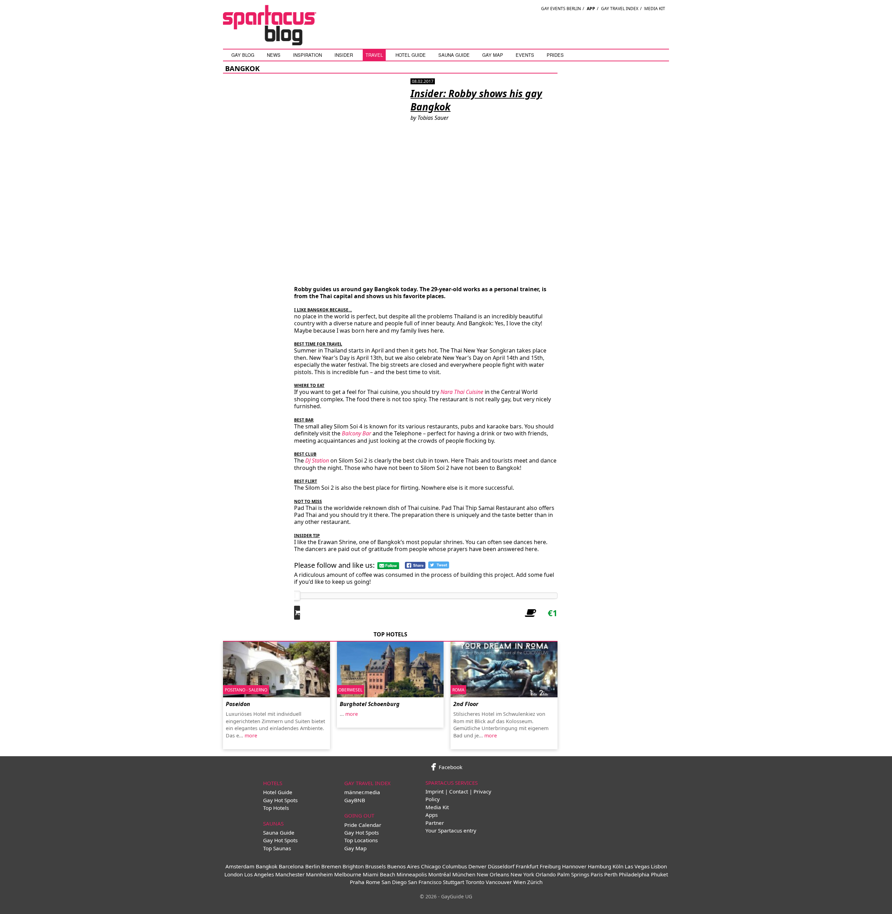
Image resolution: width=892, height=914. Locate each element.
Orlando (546, 874)
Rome (373, 881)
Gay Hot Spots (280, 800)
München (463, 874)
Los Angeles (259, 874)
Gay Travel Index (619, 8)
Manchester (290, 874)
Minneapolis (412, 874)
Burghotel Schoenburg (370, 704)
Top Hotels (276, 807)
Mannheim (319, 874)
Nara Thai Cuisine (461, 392)
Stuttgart (453, 881)
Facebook (449, 767)
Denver (477, 866)
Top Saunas (277, 848)
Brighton (353, 866)
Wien (519, 881)
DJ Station (317, 460)
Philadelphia (634, 874)
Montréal (439, 874)
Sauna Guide (454, 55)
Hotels (272, 783)
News (273, 55)
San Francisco (424, 881)
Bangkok (266, 866)
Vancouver (499, 881)
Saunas (273, 823)
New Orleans (493, 874)
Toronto (475, 881)
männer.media (362, 792)
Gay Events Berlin (561, 8)
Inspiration (307, 55)
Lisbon (659, 866)
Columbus (454, 866)
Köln (618, 866)
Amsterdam (239, 866)
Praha (357, 881)
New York (522, 874)
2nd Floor (465, 704)
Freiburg (550, 866)
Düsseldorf (501, 866)
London (233, 874)
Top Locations (361, 840)
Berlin (312, 866)
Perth (610, 874)
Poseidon (238, 704)
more (251, 735)
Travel (374, 55)
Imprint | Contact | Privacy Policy (458, 795)
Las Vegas (637, 866)
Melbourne (347, 874)
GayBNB (354, 800)
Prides (555, 55)
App (591, 8)
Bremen (331, 866)
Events (525, 55)
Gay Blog (242, 55)
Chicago (431, 866)
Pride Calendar (362, 824)
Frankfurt (527, 866)
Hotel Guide (410, 55)
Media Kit (654, 8)
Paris (597, 874)
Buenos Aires (403, 866)
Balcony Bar (356, 433)
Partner (434, 822)
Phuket (659, 874)
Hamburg (599, 866)
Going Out (359, 815)
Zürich (535, 881)
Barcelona (291, 866)
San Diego (394, 881)
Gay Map (492, 55)
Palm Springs (573, 874)
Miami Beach (379, 874)
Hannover (574, 866)
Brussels (375, 866)
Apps (431, 814)
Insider (343, 55)
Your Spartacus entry (450, 830)
